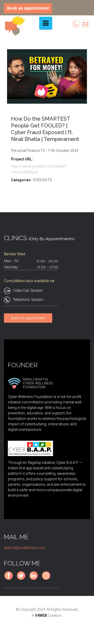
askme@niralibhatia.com (24, 548)
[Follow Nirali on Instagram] (47, 579)
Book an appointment (28, 8)
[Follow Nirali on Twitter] (22, 579)
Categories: (21, 180)
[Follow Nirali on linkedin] (35, 579)
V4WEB (41, 615)
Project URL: (22, 159)
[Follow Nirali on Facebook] (10, 579)
